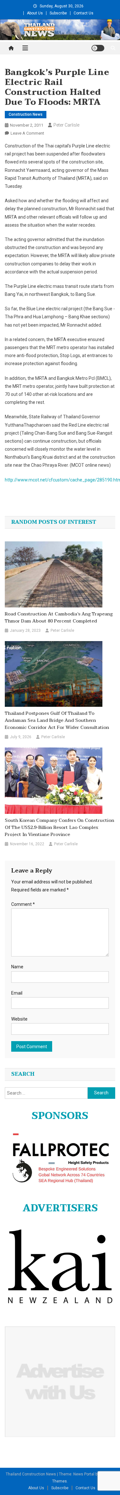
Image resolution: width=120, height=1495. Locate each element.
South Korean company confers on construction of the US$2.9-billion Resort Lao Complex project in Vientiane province (59, 827)
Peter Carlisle (66, 125)
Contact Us (83, 13)
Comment (23, 904)
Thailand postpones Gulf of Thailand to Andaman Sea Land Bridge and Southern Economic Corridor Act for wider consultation (57, 720)
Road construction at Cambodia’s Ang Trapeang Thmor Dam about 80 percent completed (59, 618)
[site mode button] (98, 48)
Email (16, 993)
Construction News (26, 114)
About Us (35, 13)
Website (19, 1019)
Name (17, 966)
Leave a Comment (27, 133)
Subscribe (58, 13)
